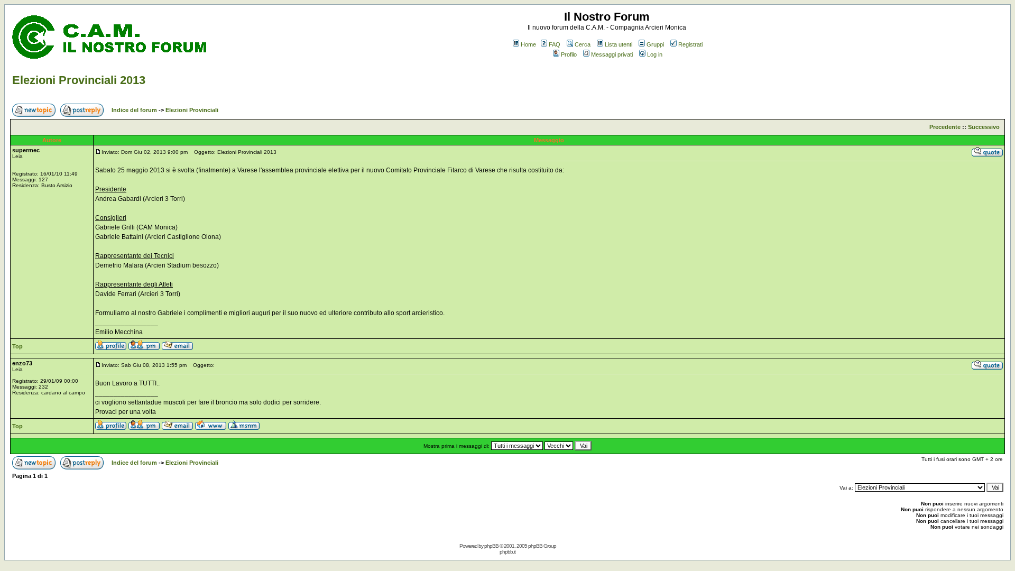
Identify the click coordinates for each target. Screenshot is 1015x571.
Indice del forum (134, 110)
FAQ (554, 44)
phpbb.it (507, 552)
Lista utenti (618, 44)
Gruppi (655, 44)
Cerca (582, 44)
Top (17, 346)
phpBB (491, 546)
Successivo (984, 127)
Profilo (569, 54)
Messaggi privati (612, 54)
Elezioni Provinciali (191, 110)
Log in (654, 54)
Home (528, 44)
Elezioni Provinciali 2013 (78, 80)
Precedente (945, 127)
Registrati (690, 44)
